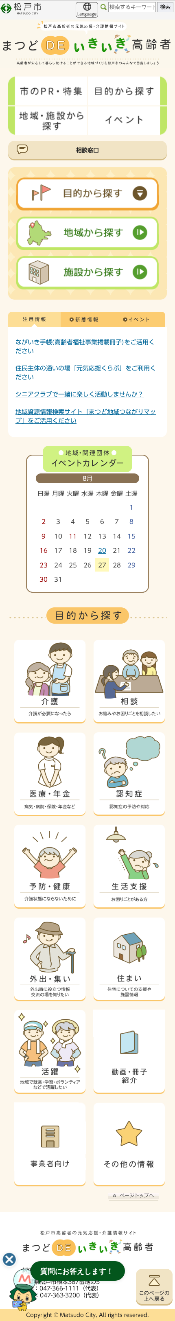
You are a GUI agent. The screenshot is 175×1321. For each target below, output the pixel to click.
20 (102, 551)
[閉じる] (9, 1259)
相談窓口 (87, 150)
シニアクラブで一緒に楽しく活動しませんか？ (79, 394)
